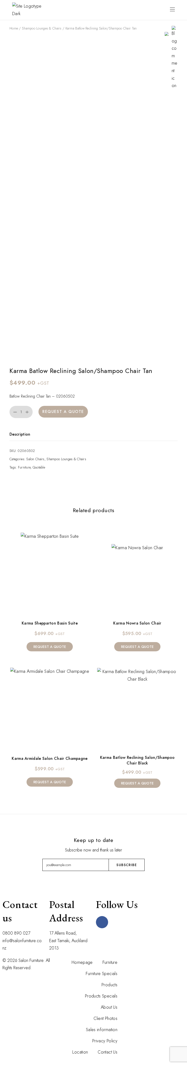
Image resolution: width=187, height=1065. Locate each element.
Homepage (82, 962)
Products (109, 985)
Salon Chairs (35, 459)
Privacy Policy (104, 1041)
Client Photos (105, 1018)
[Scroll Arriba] (130, 960)
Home (13, 28)
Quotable (39, 467)
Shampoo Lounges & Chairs (42, 28)
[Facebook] (102, 922)
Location (80, 1052)
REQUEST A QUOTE (63, 411)
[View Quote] (166, 33)
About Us (109, 1007)
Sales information (101, 1029)
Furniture (24, 467)
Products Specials (101, 996)
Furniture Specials (101, 973)
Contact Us (107, 1052)
